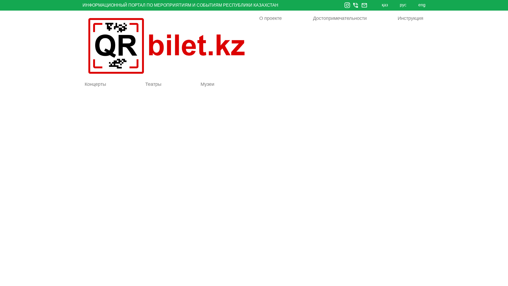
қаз (385, 5)
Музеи (207, 84)
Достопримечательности (340, 18)
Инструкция (410, 18)
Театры (153, 84)
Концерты (95, 84)
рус (403, 5)
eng (421, 5)
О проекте (270, 18)
